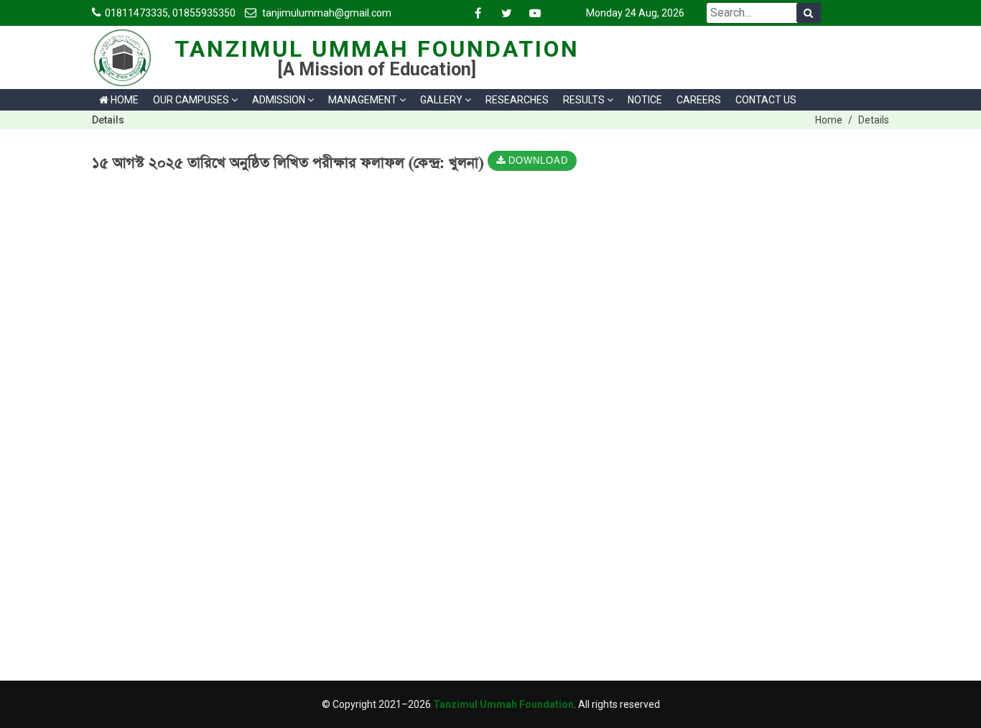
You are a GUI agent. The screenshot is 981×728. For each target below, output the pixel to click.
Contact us (765, 100)
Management (362, 100)
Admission (278, 100)
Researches (517, 100)
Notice (645, 100)
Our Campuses (191, 100)
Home (123, 100)
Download (537, 161)
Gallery (441, 100)
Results (584, 100)
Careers (699, 100)
